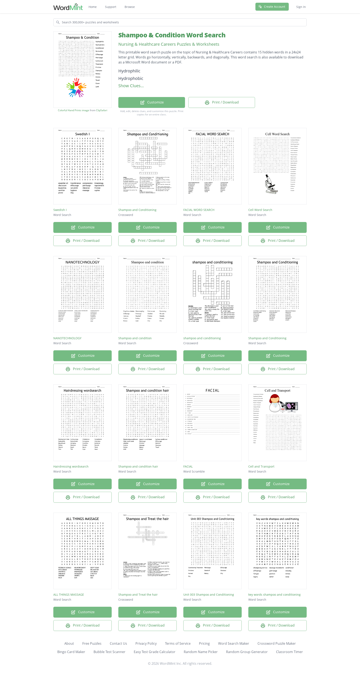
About (69, 643)
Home (93, 7)
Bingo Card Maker (71, 652)
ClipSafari (101, 110)
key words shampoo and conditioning (274, 595)
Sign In (301, 7)
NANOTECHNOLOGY (67, 338)
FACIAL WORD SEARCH (198, 210)
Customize (155, 102)
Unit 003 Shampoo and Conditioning (208, 595)
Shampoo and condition (135, 338)
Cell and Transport (261, 466)
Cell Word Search (260, 210)
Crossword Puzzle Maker (277, 643)
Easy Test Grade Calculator (154, 652)
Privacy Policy (146, 643)
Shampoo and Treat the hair (138, 595)
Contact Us (118, 643)
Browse (130, 7)
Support (110, 7)
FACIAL (188, 466)
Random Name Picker (201, 652)
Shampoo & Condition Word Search (171, 35)
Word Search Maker (233, 643)
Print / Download (225, 102)
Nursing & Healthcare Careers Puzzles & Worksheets (168, 44)
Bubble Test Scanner (109, 652)
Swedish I (60, 210)
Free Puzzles (91, 643)
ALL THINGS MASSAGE (68, 595)
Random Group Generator (247, 652)
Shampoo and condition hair (138, 466)
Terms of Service (178, 643)
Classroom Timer (289, 652)
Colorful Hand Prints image (73, 110)
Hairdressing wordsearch (71, 466)
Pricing (204, 643)
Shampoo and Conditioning (137, 210)
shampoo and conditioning (202, 338)
